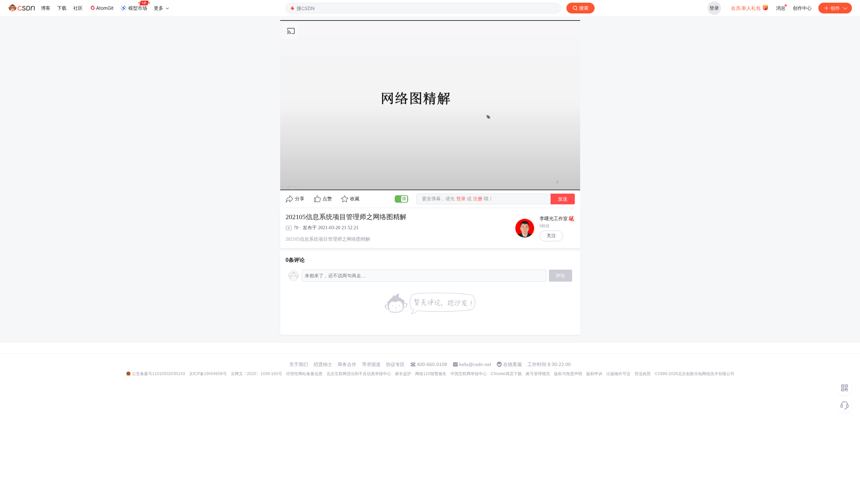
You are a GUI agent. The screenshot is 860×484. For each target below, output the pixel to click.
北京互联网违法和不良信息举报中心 (359, 373)
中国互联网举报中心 (468, 373)
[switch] (401, 199)
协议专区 (395, 364)
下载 (62, 8)
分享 (299, 198)
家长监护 (403, 373)
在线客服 (512, 364)
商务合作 (347, 364)
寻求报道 (371, 364)
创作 (835, 8)
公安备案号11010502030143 (158, 373)
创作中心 (802, 8)
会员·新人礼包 (746, 8)
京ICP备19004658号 (208, 373)
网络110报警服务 (430, 373)
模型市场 (137, 8)
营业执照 (643, 373)
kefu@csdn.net (475, 364)
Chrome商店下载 (506, 373)
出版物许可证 (618, 373)
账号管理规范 (538, 373)
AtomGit (105, 8)
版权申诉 (594, 373)
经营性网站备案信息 (304, 373)
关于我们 (298, 364)
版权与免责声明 (568, 373)
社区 (78, 8)
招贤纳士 (322, 364)
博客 (45, 8)
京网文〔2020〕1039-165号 (256, 373)
